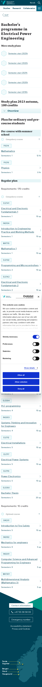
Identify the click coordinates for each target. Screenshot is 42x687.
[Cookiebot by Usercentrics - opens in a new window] (24, 296)
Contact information (21, 605)
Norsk (32, 3)
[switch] (36, 344)
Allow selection (21, 382)
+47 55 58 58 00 (22, 612)
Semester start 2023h (18, 53)
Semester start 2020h (18, 82)
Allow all (21, 375)
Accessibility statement (20, 626)
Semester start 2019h (18, 92)
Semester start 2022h (18, 63)
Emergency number (21, 619)
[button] (39, 3)
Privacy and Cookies (21, 629)
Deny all (21, 389)
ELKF (7, 15)
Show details (29, 368)
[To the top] (39, 139)
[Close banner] (38, 296)
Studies (6, 8)
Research (17, 8)
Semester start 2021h (17, 73)
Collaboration (29, 8)
